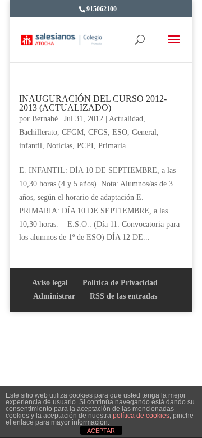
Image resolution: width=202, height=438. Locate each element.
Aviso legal (50, 283)
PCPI (85, 146)
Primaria (112, 146)
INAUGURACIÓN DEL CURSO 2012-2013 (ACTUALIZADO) (93, 103)
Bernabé (45, 119)
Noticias (59, 146)
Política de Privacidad (120, 283)
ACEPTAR (101, 430)
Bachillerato (38, 132)
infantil (30, 146)
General (144, 132)
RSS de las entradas (123, 296)
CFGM (73, 132)
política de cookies (141, 415)
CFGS (98, 132)
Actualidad (126, 119)
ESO (119, 132)
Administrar (54, 296)
